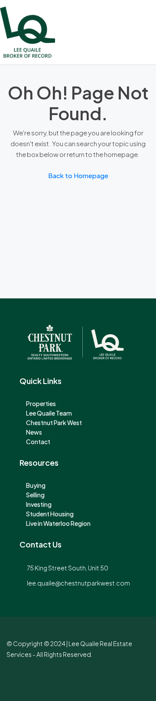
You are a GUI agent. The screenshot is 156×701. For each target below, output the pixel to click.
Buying (36, 485)
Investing (39, 504)
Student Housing (50, 514)
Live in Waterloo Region (58, 523)
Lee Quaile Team (49, 413)
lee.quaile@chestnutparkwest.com (78, 583)
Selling (35, 495)
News (34, 432)
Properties (41, 403)
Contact (38, 441)
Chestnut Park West (54, 422)
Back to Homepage (78, 175)
